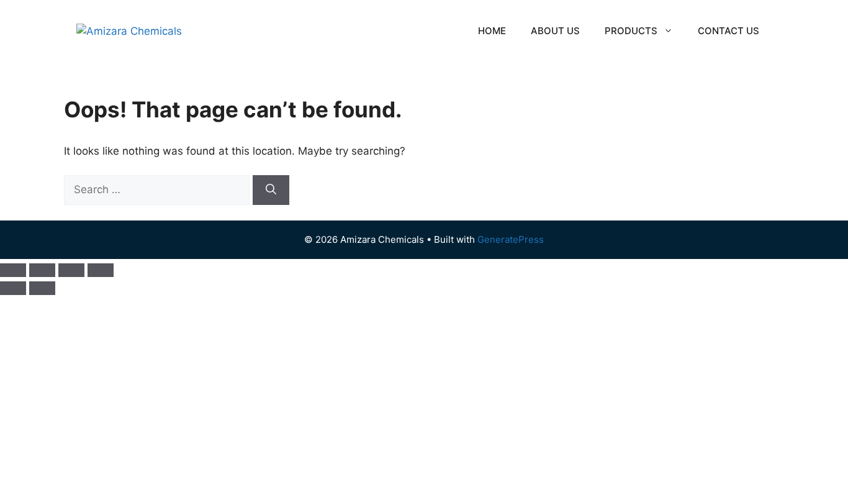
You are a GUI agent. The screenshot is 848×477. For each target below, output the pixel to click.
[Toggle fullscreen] (42, 270)
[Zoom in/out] (13, 270)
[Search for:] (158, 189)
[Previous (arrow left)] (13, 288)
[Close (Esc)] (101, 270)
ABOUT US (555, 31)
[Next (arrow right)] (42, 288)
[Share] (71, 270)
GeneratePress (510, 239)
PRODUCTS (631, 31)
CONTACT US (728, 31)
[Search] (271, 190)
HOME (492, 31)
